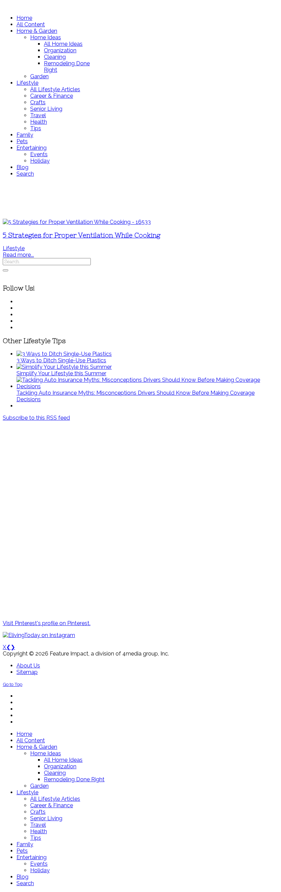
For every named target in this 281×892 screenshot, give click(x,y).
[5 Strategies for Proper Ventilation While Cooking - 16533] (77, 222)
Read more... (18, 255)
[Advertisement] (140, 198)
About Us (28, 665)
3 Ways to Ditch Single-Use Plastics (61, 360)
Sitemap (27, 672)
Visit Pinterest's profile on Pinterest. (46, 623)
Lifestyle (14, 248)
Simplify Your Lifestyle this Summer (61, 373)
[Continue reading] (64, 354)
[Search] (5, 270)
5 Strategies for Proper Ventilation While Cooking (81, 235)
